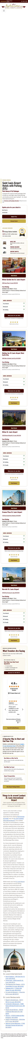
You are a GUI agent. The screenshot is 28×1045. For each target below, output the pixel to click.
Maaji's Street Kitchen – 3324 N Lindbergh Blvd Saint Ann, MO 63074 (14, 1011)
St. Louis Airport (20, 881)
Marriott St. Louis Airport (10, 589)
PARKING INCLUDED (14, 247)
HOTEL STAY (13, 241)
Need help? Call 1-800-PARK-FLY (14, 672)
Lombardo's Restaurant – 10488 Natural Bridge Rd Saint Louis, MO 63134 (15, 1006)
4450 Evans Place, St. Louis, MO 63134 (10, 283)
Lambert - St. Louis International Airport (13, 745)
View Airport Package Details (14, 787)
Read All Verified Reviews (14, 728)
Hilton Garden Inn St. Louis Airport (13, 279)
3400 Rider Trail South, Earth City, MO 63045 (11, 358)
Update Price (14, 216)
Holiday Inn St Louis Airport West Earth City (13, 354)
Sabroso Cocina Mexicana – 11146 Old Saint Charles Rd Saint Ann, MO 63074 (15, 1025)
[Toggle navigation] (4, 10)
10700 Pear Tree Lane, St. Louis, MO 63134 (10, 592)
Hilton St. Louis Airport (9, 432)
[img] (14, 686)
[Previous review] (5, 709)
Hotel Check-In (5, 210)
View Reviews (14, 403)
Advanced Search (14, 221)
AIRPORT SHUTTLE (14, 251)
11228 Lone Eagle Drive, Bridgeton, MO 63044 (11, 515)
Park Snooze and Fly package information (11, 200)
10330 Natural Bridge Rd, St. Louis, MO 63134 (11, 435)
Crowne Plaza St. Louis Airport (12, 512)
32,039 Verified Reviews (14, 689)
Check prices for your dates (14, 315)
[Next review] (22, 709)
